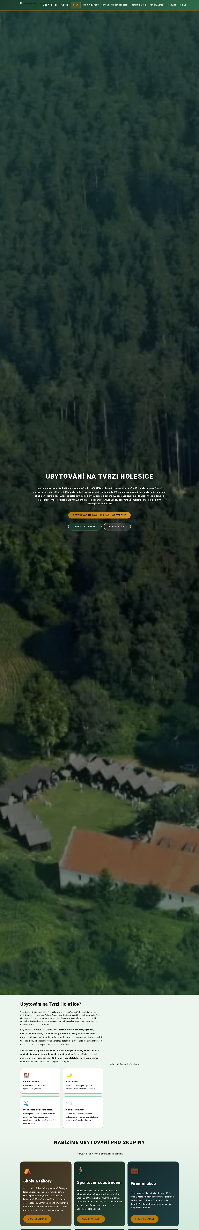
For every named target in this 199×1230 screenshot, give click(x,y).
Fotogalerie (156, 5)
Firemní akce (139, 5)
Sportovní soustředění (115, 5)
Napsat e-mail (117, 526)
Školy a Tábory (90, 5)
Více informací (37, 1219)
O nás (183, 5)
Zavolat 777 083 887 (85, 526)
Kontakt (171, 5)
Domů (76, 5)
